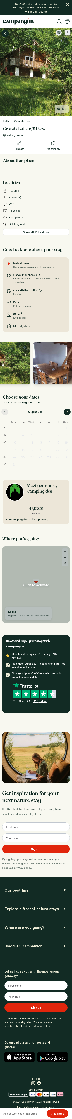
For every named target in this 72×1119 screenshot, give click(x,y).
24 (14, 457)
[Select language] (67, 21)
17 (14, 450)
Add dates (57, 1113)
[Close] (68, 4)
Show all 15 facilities (36, 232)
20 (40, 450)
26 (32, 457)
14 (49, 442)
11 (23, 442)
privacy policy (22, 867)
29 (57, 457)
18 (23, 450)
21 (49, 450)
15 (57, 442)
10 (14, 442)
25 (23, 457)
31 (14, 464)
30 (66, 457)
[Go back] (5, 33)
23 (66, 450)
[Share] (68, 33)
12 (31, 442)
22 (57, 450)
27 (40, 457)
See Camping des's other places (26, 519)
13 (40, 442)
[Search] (59, 21)
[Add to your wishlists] (59, 33)
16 (66, 442)
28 (49, 457)
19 (31, 450)
